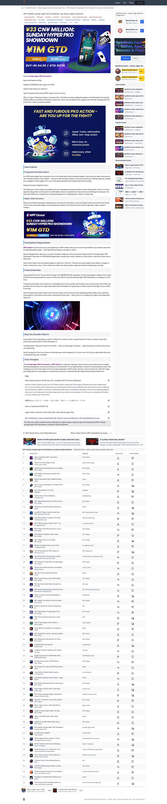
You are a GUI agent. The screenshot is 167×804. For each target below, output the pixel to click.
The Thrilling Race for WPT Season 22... (47, 551)
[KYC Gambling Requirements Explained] (119, 179)
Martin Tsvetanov (40, 746)
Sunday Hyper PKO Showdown (40, 76)
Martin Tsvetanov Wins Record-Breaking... (47, 744)
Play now (141, 71)
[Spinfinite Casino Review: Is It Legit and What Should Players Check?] (119, 117)
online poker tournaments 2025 (44, 558)
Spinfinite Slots (139, 112)
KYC (136, 181)
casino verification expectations (44, 751)
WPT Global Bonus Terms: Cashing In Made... (49, 633)
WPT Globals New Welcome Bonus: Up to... (48, 529)
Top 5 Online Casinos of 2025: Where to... (47, 755)
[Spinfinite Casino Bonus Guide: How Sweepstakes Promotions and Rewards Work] (119, 103)
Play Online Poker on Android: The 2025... (47, 518)
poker (36, 481)
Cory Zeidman (38, 674)
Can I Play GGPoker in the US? (44, 490)
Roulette (127, 208)
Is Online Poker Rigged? (42, 733)
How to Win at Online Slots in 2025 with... (47, 689)
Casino (117, 3)
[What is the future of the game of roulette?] (119, 206)
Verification (141, 181)
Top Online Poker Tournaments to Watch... (48, 556)
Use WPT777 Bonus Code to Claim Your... (47, 512)
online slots (38, 691)
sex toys (37, 652)
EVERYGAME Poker (40, 657)
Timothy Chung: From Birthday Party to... (47, 760)
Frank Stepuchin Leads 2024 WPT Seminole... (48, 667)
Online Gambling (129, 181)
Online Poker (137, 174)
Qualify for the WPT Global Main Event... (47, 722)
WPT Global (27, 247)
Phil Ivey (37, 586)
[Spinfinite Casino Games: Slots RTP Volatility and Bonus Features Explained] (119, 110)
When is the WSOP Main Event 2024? (46, 716)
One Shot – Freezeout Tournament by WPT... (48, 700)
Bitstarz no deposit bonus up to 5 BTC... (47, 545)
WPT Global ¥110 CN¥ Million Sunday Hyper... (49, 562)
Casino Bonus (138, 105)
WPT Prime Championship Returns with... (47, 617)
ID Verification (129, 188)
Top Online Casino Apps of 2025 (44, 463)
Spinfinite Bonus (129, 105)
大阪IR (127, 194)
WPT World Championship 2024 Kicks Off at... (49, 589)
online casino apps (40, 464)
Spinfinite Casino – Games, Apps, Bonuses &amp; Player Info (45, 8)
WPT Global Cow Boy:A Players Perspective (48, 694)
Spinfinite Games (129, 112)
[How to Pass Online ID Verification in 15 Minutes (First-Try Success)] (119, 186)
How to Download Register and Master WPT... (49, 485)
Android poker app (40, 520)
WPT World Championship (42, 591)
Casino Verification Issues (132, 201)
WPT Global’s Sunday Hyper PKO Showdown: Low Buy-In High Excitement (90, 8)
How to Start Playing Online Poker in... (46, 622)
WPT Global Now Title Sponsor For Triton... (48, 639)
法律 (135, 194)
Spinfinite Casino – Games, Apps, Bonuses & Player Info (113, 799)
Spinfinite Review (129, 118)
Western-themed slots (41, 696)
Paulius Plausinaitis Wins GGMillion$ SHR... (48, 479)
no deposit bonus (40, 525)
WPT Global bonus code (42, 514)
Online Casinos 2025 (41, 757)
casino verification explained (43, 784)
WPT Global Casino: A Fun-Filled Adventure (41, 433)
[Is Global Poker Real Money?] (119, 173)
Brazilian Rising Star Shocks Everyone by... (48, 606)
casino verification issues (42, 773)
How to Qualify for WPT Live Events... (46, 457)
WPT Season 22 (39, 553)
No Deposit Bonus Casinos (42, 740)
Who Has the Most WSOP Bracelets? (45, 573)
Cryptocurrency (140, 208)
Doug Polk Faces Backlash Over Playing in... (48, 628)
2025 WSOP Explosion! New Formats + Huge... (49, 678)
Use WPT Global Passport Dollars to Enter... (48, 766)
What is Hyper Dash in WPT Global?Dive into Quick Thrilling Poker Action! (89, 433)
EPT (35, 608)
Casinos (133, 208)
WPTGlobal (37, 597)
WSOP (36, 509)
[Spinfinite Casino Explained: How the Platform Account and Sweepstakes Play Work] (119, 90)
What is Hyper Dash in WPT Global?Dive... (47, 705)
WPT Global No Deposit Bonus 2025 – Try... (48, 523)
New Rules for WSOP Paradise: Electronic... (48, 507)
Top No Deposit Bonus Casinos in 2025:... (47, 738)
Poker (131, 3)
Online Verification (139, 188)
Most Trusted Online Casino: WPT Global (47, 578)
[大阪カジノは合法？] (119, 193)
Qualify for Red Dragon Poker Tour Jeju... (47, 711)
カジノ (131, 194)
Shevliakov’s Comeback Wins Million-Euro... (48, 777)
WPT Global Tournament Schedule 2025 (47, 474)
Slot (124, 3)
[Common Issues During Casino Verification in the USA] (119, 199)
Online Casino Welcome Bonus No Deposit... (48, 567)
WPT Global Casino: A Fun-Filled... (45, 540)
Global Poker (128, 174)
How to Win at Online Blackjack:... (45, 496)
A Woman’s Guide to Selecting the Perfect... (48, 650)
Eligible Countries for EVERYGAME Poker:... (48, 655)
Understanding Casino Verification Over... (47, 749)
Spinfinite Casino (129, 92)
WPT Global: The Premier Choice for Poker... (48, 600)
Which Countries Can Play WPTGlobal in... (47, 595)
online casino (38, 569)
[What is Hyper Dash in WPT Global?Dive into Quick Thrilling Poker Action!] (119, 166)
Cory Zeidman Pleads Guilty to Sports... (47, 672)
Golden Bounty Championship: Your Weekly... (48, 468)
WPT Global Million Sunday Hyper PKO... (47, 611)
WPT (35, 619)
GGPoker (37, 492)
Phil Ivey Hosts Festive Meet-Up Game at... (48, 584)
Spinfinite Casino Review (141, 118)
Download (140, 3)
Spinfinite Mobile (138, 98)
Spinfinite (137, 92)
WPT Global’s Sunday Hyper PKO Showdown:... (49, 727)
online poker (38, 624)
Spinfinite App (128, 98)
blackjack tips (38, 498)
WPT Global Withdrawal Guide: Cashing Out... (49, 683)
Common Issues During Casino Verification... (48, 771)
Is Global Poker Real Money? (43, 644)
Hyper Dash (128, 168)
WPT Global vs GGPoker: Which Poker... (46, 534)
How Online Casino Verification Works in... (47, 782)
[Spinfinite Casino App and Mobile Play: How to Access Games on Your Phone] (119, 97)
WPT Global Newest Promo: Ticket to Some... (48, 501)
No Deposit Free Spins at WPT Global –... (47, 661)
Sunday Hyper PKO (40, 729)
